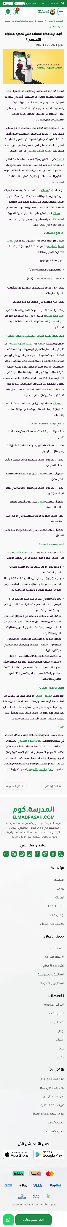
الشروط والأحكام (53, 966)
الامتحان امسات (44, 695)
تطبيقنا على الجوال (52, 924)
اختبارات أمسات (55, 1131)
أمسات (60, 1040)
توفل (61, 1031)
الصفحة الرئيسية (55, 21)
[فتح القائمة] (61, 11)
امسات (7, 144)
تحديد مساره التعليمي (29, 740)
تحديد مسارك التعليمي (39, 150)
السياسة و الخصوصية (50, 975)
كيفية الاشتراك (55, 906)
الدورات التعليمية (54, 1005)
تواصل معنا (57, 915)
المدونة (59, 898)
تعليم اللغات (56, 1013)
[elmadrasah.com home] (47, 11)
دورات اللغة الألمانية (52, 1105)
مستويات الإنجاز (44, 278)
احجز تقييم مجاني (33, 1220)
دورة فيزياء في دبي (52, 1079)
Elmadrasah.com (30, 1204)
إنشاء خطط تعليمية (54, 315)
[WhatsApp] (8, 1219)
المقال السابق (15, 786)
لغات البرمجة (56, 1022)
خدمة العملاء (56, 948)
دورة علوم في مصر (52, 1088)
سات (61, 1049)
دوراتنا (60, 889)
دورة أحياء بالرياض (53, 1096)
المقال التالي (51, 786)
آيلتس (60, 1057)
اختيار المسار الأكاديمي (39, 769)
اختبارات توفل (56, 1123)
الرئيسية (59, 880)
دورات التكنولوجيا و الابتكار (48, 1114)
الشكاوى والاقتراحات (51, 983)
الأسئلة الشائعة (54, 957)
